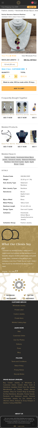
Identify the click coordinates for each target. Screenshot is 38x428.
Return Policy (19, 366)
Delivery (19, 344)
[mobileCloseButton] (3, 3)
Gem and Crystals (18, 162)
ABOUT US (19, 414)
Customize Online (19, 336)
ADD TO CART (19, 89)
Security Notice (19, 374)
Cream (21, 164)
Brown (16, 164)
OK (15, 426)
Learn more (21, 426)
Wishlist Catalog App (19, 322)
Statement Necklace (28, 160)
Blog (19, 353)
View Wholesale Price (29, 56)
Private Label (19, 310)
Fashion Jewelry (10, 157)
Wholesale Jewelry (19, 306)
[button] (35, 2)
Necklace (7, 162)
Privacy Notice (19, 370)
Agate (27, 162)
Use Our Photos (19, 340)
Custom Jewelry (19, 314)
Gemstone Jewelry (14, 160)
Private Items (19, 318)
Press (19, 348)
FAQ (19, 331)
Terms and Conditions (19, 361)
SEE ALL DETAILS (30, 60)
